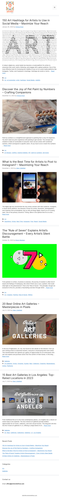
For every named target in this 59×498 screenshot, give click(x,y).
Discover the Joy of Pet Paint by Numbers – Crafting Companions (28, 91)
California (13, 432)
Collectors (36, 363)
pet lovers (46, 152)
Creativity (43, 363)
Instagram (27, 221)
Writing (30, 295)
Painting (15, 295)
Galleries (7, 361)
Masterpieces (50, 363)
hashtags (23, 80)
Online (4, 366)
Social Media (31, 80)
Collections (20, 432)
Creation (9, 295)
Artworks (20, 363)
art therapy (7, 152)
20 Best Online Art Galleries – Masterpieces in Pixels (20, 305)
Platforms (10, 366)
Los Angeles (37, 432)
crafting (14, 152)
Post (31, 221)
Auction (26, 363)
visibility (37, 80)
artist (17, 80)
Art (5, 78)
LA (32, 432)
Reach (36, 221)
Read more (7, 145)
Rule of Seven (23, 295)
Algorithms (7, 221)
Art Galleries (8, 363)
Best (31, 363)
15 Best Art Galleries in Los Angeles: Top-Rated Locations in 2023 (28, 376)
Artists (14, 221)
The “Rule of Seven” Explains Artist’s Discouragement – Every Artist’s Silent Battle (26, 233)
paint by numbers (36, 152)
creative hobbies (22, 152)
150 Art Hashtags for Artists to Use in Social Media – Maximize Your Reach (26, 22)
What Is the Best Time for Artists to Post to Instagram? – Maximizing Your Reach (29, 163)
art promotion (11, 80)
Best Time (20, 221)
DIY (29, 152)
